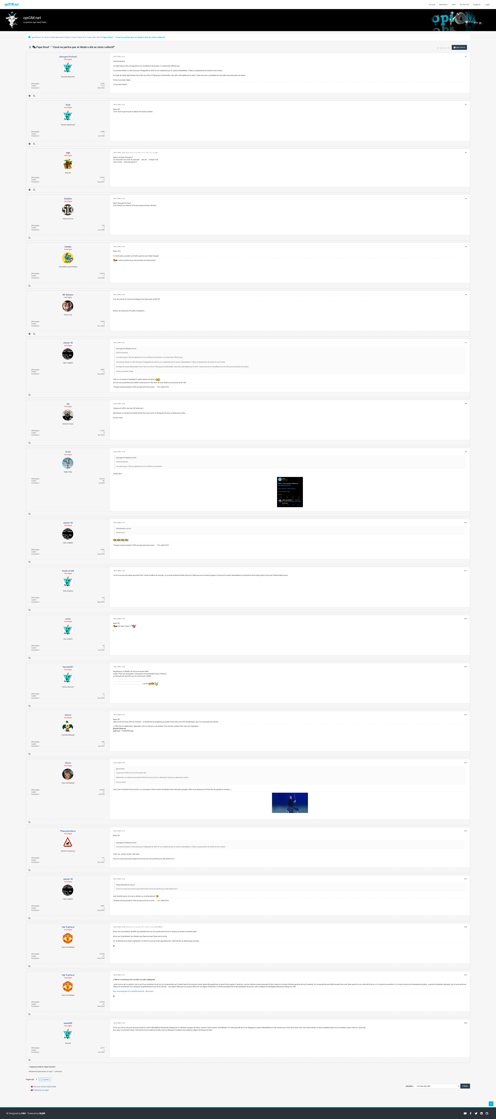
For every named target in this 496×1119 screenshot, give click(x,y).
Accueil (432, 4)
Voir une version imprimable (44, 1087)
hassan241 (68, 667)
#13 (465, 667)
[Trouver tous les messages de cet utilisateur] (34, 96)
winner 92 (68, 343)
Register (477, 4)
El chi (68, 452)
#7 (466, 342)
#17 (465, 879)
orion (68, 619)
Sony (68, 105)
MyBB (42, 1113)
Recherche (464, 4)
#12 (465, 619)
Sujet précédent (36, 1067)
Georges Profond (68, 57)
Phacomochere (68, 831)
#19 (465, 975)
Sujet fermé (460, 47)
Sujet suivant (49, 1067)
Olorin (68, 763)
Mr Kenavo (68, 295)
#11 (465, 571)
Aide (454, 4)
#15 (465, 763)
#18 (465, 927)
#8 (466, 404)
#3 (466, 152)
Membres (443, 4)
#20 (465, 1023)
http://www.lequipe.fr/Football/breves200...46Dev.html (133, 991)
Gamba (68, 247)
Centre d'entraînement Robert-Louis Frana (63, 37)
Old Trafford (68, 927)
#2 (466, 104)
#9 (466, 452)
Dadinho (68, 198)
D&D (23, 1113)
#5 (466, 246)
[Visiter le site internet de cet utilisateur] (29, 96)
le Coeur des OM (92, 37)
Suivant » (46, 1079)
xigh (156, 152)
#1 (466, 56)
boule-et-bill (68, 571)
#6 (466, 294)
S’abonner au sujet (41, 1090)
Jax (68, 404)
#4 (466, 198)
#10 (465, 523)
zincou (68, 715)
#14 (465, 715)
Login (487, 4)
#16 (465, 831)
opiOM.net (12, 4)
